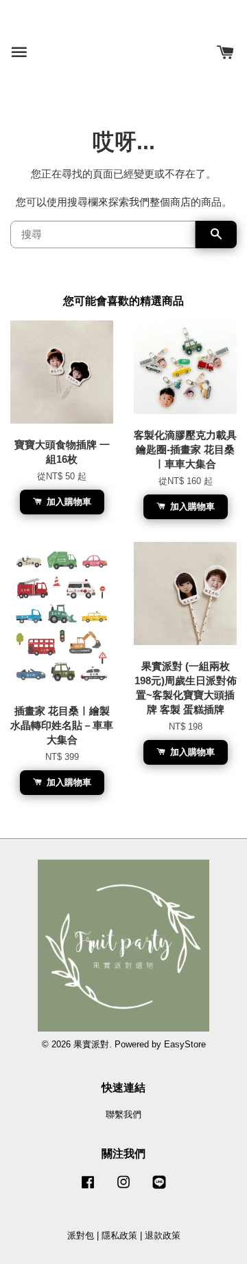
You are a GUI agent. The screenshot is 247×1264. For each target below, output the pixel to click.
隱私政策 (119, 1235)
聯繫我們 (123, 1114)
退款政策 (162, 1235)
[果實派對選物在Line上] (159, 1189)
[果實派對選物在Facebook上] (87, 1189)
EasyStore (185, 1044)
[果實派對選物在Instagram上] (123, 1189)
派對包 (80, 1235)
